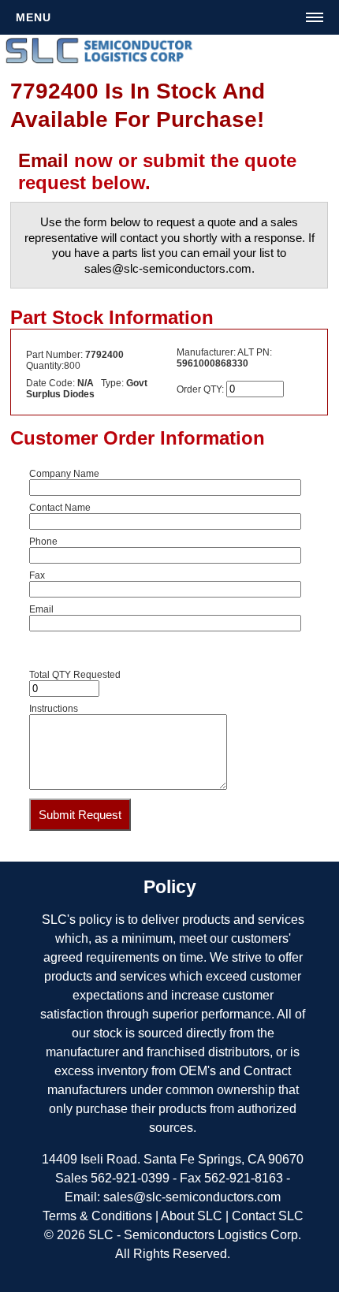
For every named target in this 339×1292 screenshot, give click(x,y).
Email (43, 160)
